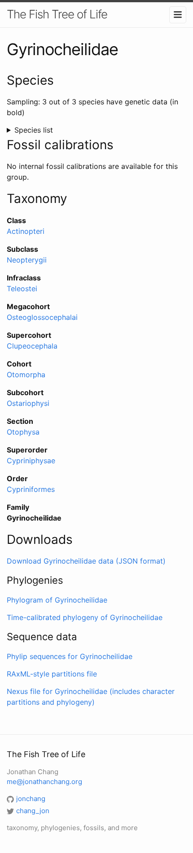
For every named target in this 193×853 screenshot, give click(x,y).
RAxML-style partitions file (52, 673)
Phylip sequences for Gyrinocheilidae (69, 656)
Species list (33, 129)
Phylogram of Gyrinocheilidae (57, 599)
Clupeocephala (32, 345)
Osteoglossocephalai (42, 317)
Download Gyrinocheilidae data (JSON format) (86, 560)
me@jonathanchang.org (44, 781)
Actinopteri (25, 231)
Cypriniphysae (31, 460)
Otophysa (23, 431)
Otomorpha (26, 374)
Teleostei (22, 288)
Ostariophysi (28, 403)
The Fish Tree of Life (57, 14)
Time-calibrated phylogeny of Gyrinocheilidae (84, 617)
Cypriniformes (31, 489)
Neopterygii (27, 259)
